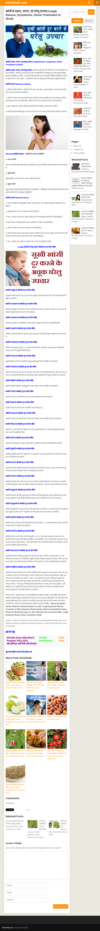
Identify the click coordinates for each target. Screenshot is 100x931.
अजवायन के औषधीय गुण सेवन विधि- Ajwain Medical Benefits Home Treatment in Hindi (15, 789)
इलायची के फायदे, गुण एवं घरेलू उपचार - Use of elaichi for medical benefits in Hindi (15, 685)
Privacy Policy (79, 153)
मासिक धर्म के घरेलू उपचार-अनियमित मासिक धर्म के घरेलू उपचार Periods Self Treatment (35, 686)
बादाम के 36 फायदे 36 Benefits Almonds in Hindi (56, 717)
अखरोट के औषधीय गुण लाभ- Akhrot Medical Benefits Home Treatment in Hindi (35, 753)
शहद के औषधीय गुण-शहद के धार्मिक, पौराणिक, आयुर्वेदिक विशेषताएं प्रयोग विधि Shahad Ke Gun (82, 183)
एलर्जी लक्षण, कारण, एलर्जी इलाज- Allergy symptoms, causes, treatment (56, 685)
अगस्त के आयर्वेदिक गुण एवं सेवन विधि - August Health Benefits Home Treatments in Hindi (15, 753)
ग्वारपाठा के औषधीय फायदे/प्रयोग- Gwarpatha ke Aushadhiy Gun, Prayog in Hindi (82, 200)
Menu (97, 2)
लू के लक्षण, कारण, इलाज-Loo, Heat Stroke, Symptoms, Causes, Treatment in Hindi (36, 719)
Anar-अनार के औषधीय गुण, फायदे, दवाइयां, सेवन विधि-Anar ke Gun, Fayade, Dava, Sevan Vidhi (56, 755)
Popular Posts (77, 22)
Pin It (28, 810)
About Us (77, 146)
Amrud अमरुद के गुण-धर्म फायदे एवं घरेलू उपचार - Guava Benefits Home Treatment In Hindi (15, 720)
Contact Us (78, 149)
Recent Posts (88, 22)
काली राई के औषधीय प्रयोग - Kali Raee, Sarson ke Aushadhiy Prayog (82, 168)
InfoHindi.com (16, 2)
